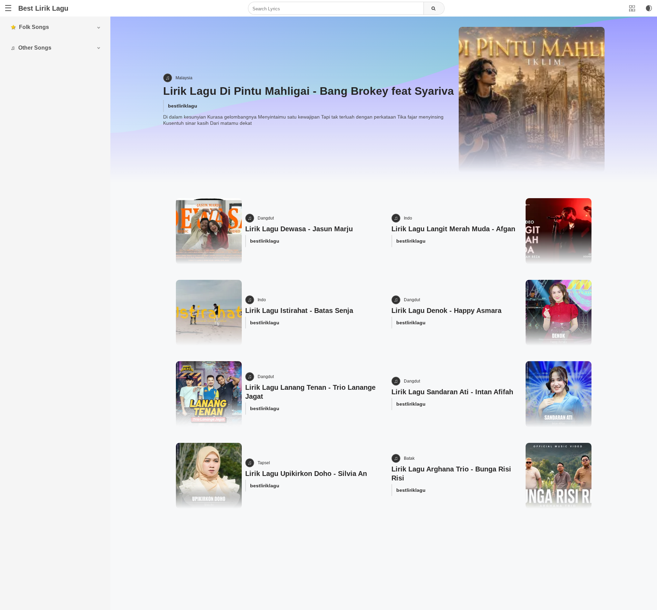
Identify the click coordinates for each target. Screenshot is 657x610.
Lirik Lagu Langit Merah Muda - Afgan (453, 229)
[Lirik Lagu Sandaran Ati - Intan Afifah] (558, 394)
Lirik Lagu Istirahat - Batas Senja (299, 310)
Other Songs (34, 48)
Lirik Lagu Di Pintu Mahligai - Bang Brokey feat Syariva (308, 91)
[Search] (434, 8)
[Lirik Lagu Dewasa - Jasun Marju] (209, 231)
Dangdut (266, 218)
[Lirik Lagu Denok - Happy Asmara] (558, 313)
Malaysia (184, 77)
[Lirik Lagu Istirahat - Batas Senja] (209, 313)
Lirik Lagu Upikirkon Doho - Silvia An (306, 473)
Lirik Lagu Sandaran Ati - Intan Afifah (452, 392)
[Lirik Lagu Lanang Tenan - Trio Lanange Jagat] (209, 394)
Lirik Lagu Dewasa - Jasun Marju (299, 229)
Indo (408, 218)
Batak (409, 458)
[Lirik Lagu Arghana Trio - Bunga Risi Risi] (558, 476)
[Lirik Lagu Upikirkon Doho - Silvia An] (209, 476)
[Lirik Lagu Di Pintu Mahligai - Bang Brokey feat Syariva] (531, 99)
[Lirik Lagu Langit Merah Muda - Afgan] (558, 231)
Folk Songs (34, 27)
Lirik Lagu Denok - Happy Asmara (446, 310)
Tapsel (264, 462)
